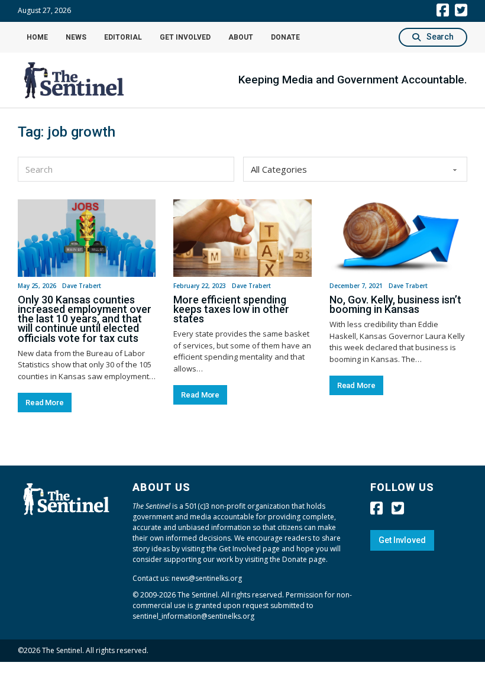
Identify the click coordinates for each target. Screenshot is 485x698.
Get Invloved (402, 540)
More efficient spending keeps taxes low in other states (231, 309)
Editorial (123, 37)
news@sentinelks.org (207, 578)
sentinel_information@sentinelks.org (193, 616)
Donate (285, 37)
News (76, 37)
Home (37, 37)
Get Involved (185, 37)
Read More (44, 402)
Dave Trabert (81, 286)
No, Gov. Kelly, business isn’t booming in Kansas (395, 304)
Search (440, 36)
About (240, 37)
